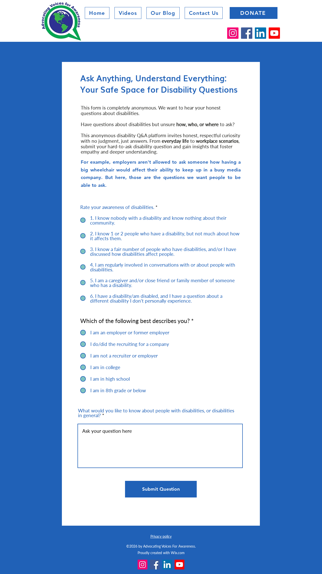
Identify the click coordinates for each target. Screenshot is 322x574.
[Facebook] (246, 33)
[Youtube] (274, 33)
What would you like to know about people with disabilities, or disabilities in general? (156, 413)
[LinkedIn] (260, 33)
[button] (163, 13)
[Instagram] (232, 33)
